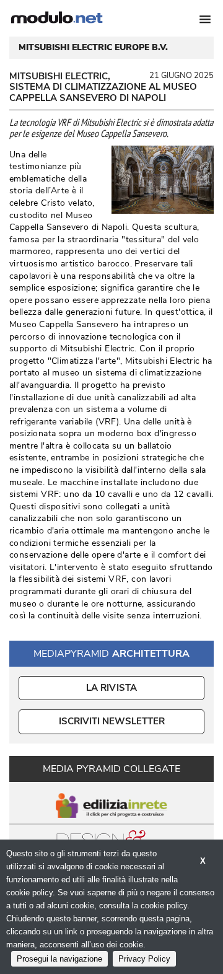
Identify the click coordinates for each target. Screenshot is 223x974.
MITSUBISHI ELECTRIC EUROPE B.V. (93, 48)
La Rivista (112, 688)
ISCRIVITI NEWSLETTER (112, 721)
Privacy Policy (144, 958)
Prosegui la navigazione (59, 958)
